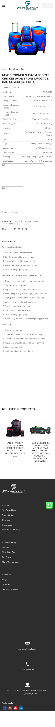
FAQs (4, 579)
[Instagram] (10, 708)
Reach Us (6, 574)
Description (9, 242)
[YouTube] (15, 708)
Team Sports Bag (16, 69)
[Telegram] (26, 229)
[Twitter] (15, 229)
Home (4, 69)
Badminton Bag (9, 542)
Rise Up (47, 6)
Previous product (45, 69)
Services (6, 584)
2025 (6, 721)
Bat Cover (6, 557)
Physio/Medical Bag (11, 530)
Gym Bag (6, 520)
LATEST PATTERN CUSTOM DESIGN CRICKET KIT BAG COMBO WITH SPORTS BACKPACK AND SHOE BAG (15, 449)
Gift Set (5, 547)
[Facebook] (11, 229)
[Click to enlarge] (7, 59)
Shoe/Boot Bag (9, 552)
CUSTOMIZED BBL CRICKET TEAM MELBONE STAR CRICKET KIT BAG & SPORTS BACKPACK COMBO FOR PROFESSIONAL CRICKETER (40, 452)
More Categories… (10, 562)
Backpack (6, 505)
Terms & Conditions (10, 589)
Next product (51, 69)
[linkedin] (22, 229)
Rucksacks (7, 525)
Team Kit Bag (8, 515)
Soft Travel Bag (9, 510)
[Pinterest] (19, 229)
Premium (12, 721)
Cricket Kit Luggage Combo (26, 221)
